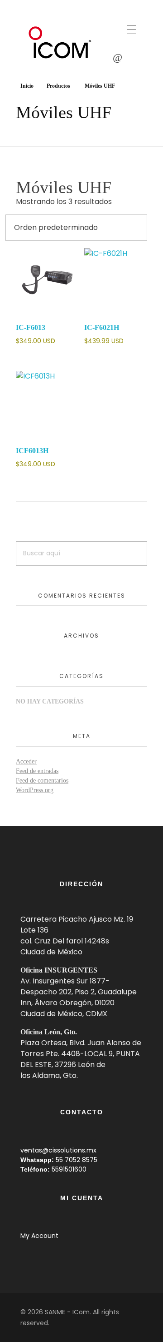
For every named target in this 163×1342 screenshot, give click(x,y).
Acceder (26, 761)
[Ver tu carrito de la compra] (117, 57)
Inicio (27, 86)
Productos (58, 86)
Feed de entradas (37, 771)
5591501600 (69, 1169)
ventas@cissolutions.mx (58, 1150)
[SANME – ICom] (61, 42)
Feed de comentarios (42, 780)
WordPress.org (34, 790)
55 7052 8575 (76, 1159)
